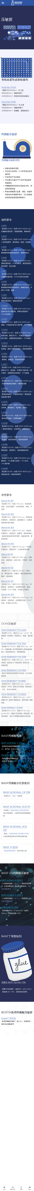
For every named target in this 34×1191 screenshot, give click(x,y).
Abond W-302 (7, 514)
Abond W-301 (7, 501)
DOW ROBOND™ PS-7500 (13, 670)
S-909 (4, 295)
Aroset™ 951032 (8, 1018)
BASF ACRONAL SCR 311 (16, 806)
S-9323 (4, 378)
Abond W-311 (7, 554)
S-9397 (4, 455)
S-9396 (4, 444)
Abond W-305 (7, 544)
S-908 (4, 282)
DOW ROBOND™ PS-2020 (13, 630)
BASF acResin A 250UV (12, 895)
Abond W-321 (7, 581)
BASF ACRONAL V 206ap (13, 755)
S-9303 (4, 343)
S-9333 (4, 412)
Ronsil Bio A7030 (9, 102)
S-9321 (4, 364)
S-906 (4, 258)
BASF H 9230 (10, 847)
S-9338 (4, 423)
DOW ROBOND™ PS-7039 (13, 657)
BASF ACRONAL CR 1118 (16, 792)
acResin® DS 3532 (9, 907)
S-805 (4, 247)
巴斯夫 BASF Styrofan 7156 (14, 982)
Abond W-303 (7, 527)
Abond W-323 (7, 594)
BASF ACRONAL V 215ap (12, 743)
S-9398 (4, 468)
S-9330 (4, 402)
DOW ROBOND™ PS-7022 (13, 643)
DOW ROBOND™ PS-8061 (13, 681)
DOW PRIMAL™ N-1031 (12, 708)
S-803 (4, 236)
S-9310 (4, 354)
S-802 (4, 226)
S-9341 (4, 434)
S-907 (4, 271)
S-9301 (4, 319)
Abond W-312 (7, 568)
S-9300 (4, 306)
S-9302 (4, 330)
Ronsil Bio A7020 (9, 87)
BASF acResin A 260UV (12, 880)
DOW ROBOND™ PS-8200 (13, 694)
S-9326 (4, 388)
